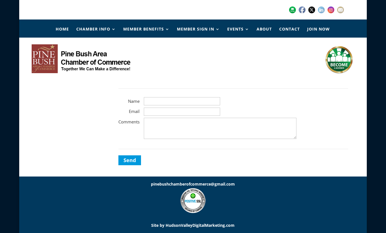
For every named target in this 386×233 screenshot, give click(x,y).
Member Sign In (195, 29)
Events (235, 29)
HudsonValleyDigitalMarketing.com (200, 225)
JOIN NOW (318, 29)
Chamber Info (93, 29)
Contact (289, 29)
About (264, 29)
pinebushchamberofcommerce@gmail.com (193, 184)
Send (129, 160)
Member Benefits (143, 29)
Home (62, 29)
